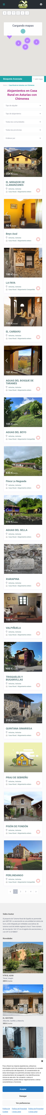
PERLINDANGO (14, 875)
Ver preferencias (23, 1103)
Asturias (11, 189)
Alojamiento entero (24, 192)
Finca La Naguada (16, 481)
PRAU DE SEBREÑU (17, 777)
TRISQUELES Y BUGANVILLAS (14, 678)
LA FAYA (10, 282)
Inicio (5, 85)
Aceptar (23, 1089)
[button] (42, 1061)
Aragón (10, 978)
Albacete (6, 1021)
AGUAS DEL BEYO (16, 432)
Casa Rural (12, 192)
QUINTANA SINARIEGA (19, 728)
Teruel (5, 978)
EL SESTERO (8, 1018)
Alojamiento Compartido (26, 289)
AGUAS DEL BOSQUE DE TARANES (19, 382)
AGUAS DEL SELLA (16, 530)
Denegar (23, 1096)
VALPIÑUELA (13, 627)
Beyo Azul (11, 233)
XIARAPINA (12, 579)
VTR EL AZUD (8, 976)
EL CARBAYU (13, 331)
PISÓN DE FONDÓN (17, 826)
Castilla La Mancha (17, 1021)
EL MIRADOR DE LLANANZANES (15, 183)
